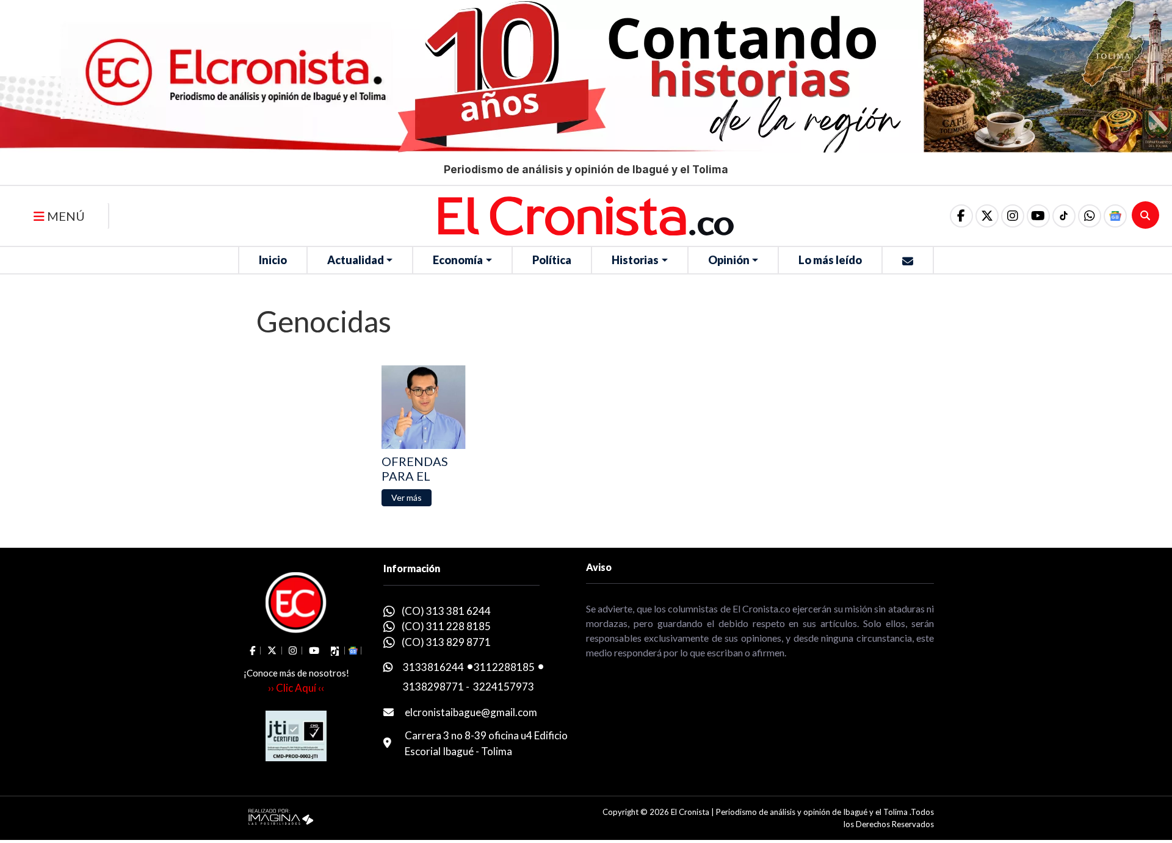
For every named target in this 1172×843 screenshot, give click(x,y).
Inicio (273, 260)
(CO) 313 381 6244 (446, 610)
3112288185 (504, 667)
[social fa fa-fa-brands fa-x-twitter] (987, 216)
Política (551, 260)
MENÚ (65, 216)
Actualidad (355, 260)
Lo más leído (830, 260)
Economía (458, 260)
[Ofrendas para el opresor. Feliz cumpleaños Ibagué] (423, 407)
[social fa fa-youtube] (1038, 216)
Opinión (729, 260)
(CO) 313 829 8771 (446, 642)
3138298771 (433, 686)
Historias (635, 260)
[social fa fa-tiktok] (1064, 216)
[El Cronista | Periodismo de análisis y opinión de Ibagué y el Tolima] (586, 214)
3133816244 (433, 667)
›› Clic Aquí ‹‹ (296, 687)
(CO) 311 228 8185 (446, 626)
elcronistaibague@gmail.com (471, 712)
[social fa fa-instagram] (1012, 216)
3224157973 (503, 686)
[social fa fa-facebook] (961, 216)
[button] (1089, 216)
